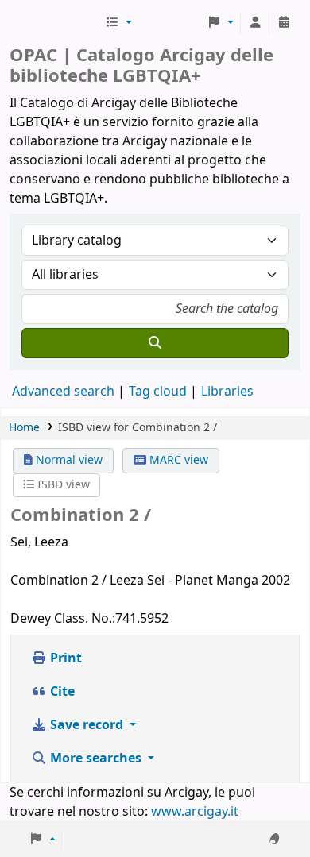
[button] (118, 23)
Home (24, 427)
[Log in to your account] (255, 23)
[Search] (155, 343)
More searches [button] (96, 758)
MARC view (177, 460)
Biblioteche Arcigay (55, 23)
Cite (61, 691)
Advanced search (63, 391)
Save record (86, 725)
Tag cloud (158, 391)
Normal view (68, 460)
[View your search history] (283, 23)
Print (64, 658)
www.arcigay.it (194, 811)
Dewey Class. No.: (62, 618)
